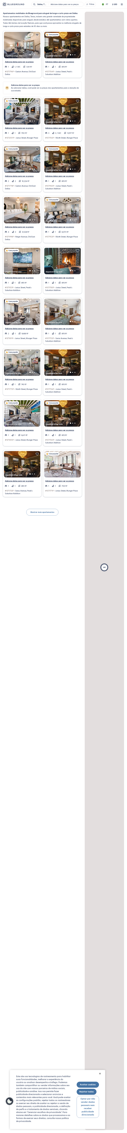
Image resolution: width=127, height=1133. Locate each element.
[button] (104, 567)
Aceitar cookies (88, 1084)
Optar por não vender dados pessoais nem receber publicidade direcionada (87, 1106)
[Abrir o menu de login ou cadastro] (122, 4)
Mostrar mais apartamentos (42, 512)
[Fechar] (100, 1073)
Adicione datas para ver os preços (19, 62)
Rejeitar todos (86, 1091)
